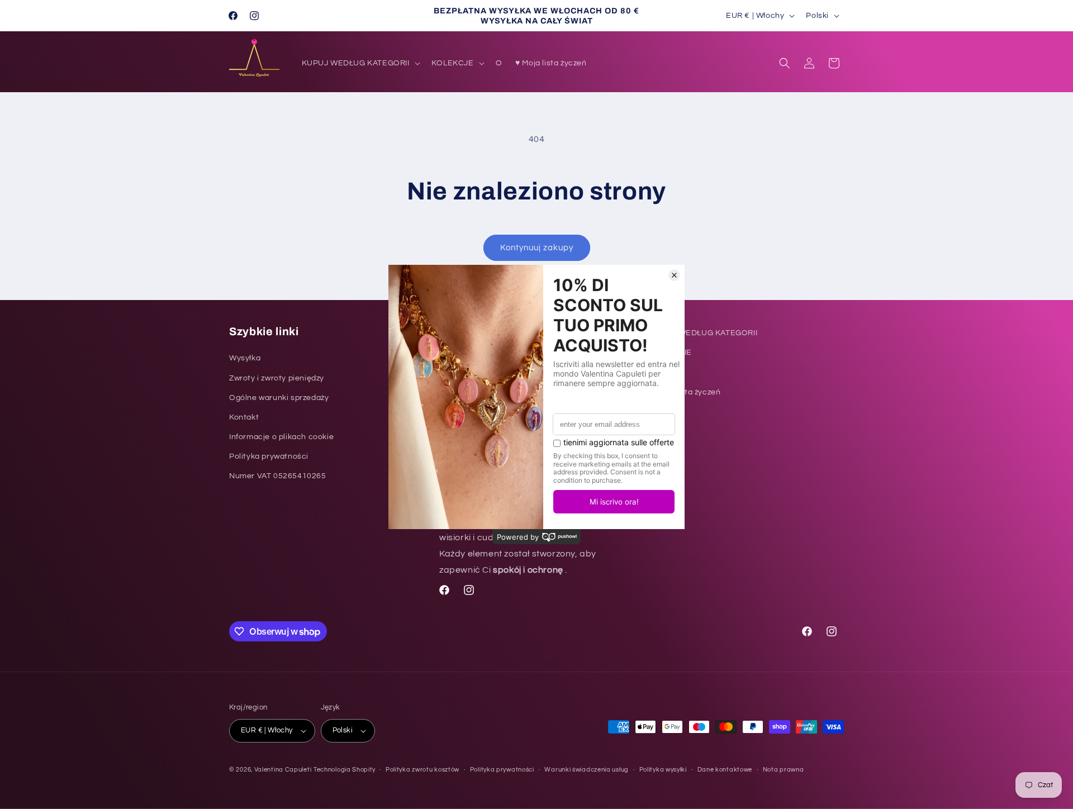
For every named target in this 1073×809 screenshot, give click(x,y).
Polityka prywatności (268, 456)
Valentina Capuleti (283, 770)
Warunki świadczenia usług (586, 770)
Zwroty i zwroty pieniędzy (276, 378)
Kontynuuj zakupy (536, 248)
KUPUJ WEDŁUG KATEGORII (703, 333)
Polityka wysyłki (663, 770)
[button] (360, 63)
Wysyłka (244, 358)
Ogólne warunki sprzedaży (279, 398)
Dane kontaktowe (725, 770)
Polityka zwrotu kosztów (422, 770)
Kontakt (244, 417)
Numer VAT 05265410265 (277, 476)
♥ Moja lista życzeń (684, 392)
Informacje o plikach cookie (281, 437)
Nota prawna (783, 770)
